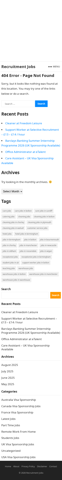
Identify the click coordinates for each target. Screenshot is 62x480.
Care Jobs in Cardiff (43, 210)
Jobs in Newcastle (48, 245)
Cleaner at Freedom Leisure (23, 123)
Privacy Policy (28, 466)
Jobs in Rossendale (28, 251)
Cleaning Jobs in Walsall (13, 228)
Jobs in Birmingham (11, 239)
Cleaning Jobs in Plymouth (39, 222)
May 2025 (7, 384)
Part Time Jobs (10, 425)
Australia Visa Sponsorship (18, 400)
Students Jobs (10, 438)
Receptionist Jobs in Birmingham (36, 256)
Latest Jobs (8, 419)
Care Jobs (7, 210)
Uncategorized (11, 451)
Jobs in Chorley (9, 245)
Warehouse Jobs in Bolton (14, 274)
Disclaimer (42, 466)
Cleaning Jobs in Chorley (13, 222)
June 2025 (8, 378)
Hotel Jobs (7, 233)
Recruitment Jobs (18, 66)
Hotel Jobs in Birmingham (26, 233)
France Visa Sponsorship (17, 412)
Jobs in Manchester (28, 245)
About (16, 466)
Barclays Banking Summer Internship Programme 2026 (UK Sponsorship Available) (30, 331)
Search (6, 289)
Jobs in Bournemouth (49, 239)
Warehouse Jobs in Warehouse (16, 279)
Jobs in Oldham (9, 251)
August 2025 (9, 365)
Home (8, 466)
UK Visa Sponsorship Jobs (17, 444)
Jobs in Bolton (30, 239)
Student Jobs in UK (11, 262)
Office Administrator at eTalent (25, 152)
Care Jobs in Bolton (23, 210)
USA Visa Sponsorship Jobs (18, 457)
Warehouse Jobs (26, 268)
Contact (53, 466)
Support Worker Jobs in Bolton (35, 262)
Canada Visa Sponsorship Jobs (21, 406)
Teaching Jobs (9, 268)
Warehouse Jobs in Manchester (43, 274)
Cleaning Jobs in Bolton (44, 216)
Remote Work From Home (18, 431)
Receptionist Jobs (10, 256)
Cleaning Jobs (24, 216)
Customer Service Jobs (37, 228)
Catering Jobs (9, 216)
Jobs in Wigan (46, 251)
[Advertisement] (31, 31)
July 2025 (7, 371)
